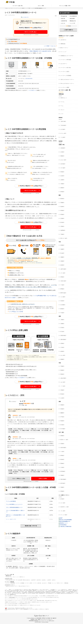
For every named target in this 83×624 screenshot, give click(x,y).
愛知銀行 (62, 308)
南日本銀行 (62, 483)
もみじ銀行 (62, 382)
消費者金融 (62, 43)
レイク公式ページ (32, 90)
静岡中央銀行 (63, 292)
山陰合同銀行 (63, 378)
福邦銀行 (62, 351)
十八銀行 (62, 451)
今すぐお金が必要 (19, 579)
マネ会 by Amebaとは (31, 618)
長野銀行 (62, 277)
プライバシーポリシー (47, 619)
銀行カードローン (64, 47)
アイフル (62, 101)
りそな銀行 (62, 137)
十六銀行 (62, 285)
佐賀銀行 (62, 443)
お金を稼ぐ (49, 579)
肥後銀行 (62, 463)
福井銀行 (62, 265)
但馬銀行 (62, 343)
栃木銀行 (62, 222)
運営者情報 (39, 618)
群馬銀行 (62, 214)
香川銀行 (62, 424)
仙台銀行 (62, 175)
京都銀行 (62, 323)
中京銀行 (62, 312)
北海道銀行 (62, 148)
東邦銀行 (62, 191)
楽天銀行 (62, 499)
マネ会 (6, 8)
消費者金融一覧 (8, 575)
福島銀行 (62, 187)
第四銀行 (62, 245)
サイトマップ (45, 620)
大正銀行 (62, 347)
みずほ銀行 (62, 129)
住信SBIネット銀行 (64, 506)
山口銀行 (62, 398)
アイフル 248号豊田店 (11, 501)
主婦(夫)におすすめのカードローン (12, 586)
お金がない (54, 579)
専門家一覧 (44, 618)
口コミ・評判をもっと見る (19, 478)
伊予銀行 (62, 416)
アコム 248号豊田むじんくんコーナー (14, 504)
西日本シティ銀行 (64, 439)
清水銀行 (62, 300)
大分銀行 (62, 467)
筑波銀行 (62, 206)
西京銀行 (62, 394)
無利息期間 (72, 18)
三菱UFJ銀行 (63, 121)
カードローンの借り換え (65, 67)
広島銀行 (62, 390)
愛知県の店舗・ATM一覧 (31, 525)
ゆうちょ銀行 (63, 133)
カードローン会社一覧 (17, 5)
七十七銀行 (62, 167)
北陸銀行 (62, 261)
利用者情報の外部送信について (35, 620)
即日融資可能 (64, 16)
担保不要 (63, 18)
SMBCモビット (63, 97)
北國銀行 (62, 257)
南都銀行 (62, 359)
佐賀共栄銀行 (63, 447)
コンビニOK (72, 23)
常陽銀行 (62, 202)
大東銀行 (62, 183)
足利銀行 (62, 218)
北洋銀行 (62, 152)
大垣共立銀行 (63, 281)
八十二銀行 (62, 273)
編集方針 (54, 618)
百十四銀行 (62, 428)
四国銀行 (62, 404)
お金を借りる (63, 39)
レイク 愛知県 (21, 8)
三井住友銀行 (63, 125)
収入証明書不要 (73, 16)
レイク (16, 8)
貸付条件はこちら (13, 594)
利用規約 (32, 619)
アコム (61, 105)
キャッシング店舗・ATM (64, 5)
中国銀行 (62, 366)
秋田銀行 (62, 171)
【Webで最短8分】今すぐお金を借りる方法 (40, 51)
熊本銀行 (62, 459)
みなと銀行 (62, 355)
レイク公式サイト (21, 377)
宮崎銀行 (62, 475)
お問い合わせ (51, 620)
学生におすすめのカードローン (67, 83)
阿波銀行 (62, 420)
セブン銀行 (62, 502)
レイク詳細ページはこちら (50, 46)
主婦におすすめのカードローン (67, 79)
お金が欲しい (44, 579)
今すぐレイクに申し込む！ (31, 31)
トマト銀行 (62, 386)
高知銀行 (62, 408)
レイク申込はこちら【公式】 (16, 311)
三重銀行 (62, 319)
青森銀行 (62, 156)
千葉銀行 (62, 234)
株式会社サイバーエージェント (29, 609)
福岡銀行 (62, 435)
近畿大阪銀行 (63, 339)
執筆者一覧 (49, 618)
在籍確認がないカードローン (66, 55)
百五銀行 (62, 327)
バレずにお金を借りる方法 (10, 579)
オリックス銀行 (63, 514)
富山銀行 (62, 253)
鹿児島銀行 (62, 471)
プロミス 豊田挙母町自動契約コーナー (14, 507)
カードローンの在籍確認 (65, 75)
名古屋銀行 (62, 304)
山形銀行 (62, 179)
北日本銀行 (62, 163)
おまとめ (63, 23)
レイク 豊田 (28, 8)
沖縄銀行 (62, 487)
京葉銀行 (62, 226)
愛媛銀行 (62, 412)
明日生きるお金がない (26, 579)
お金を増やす (33, 579)
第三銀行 (62, 331)
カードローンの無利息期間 (10, 583)
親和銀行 (62, 455)
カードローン (11, 8)
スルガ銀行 (62, 296)
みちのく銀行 (63, 159)
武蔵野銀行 (62, 230)
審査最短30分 (73, 20)
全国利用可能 (64, 20)
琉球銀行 (62, 491)
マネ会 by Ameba (12, 597)
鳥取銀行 (62, 374)
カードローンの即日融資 (65, 59)
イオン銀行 (62, 510)
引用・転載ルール (38, 619)
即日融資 (49, 583)
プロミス (62, 109)
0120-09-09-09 (28, 78)
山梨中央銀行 (63, 269)
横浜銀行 (62, 198)
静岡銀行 (62, 288)
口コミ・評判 (41, 5)
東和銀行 (62, 210)
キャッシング (63, 51)
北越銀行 (62, 249)
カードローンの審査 (64, 87)
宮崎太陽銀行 (63, 479)
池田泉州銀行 (63, 335)
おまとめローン (63, 63)
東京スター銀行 (63, 238)
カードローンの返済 (64, 71)
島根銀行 (62, 370)
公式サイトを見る (43, 478)
